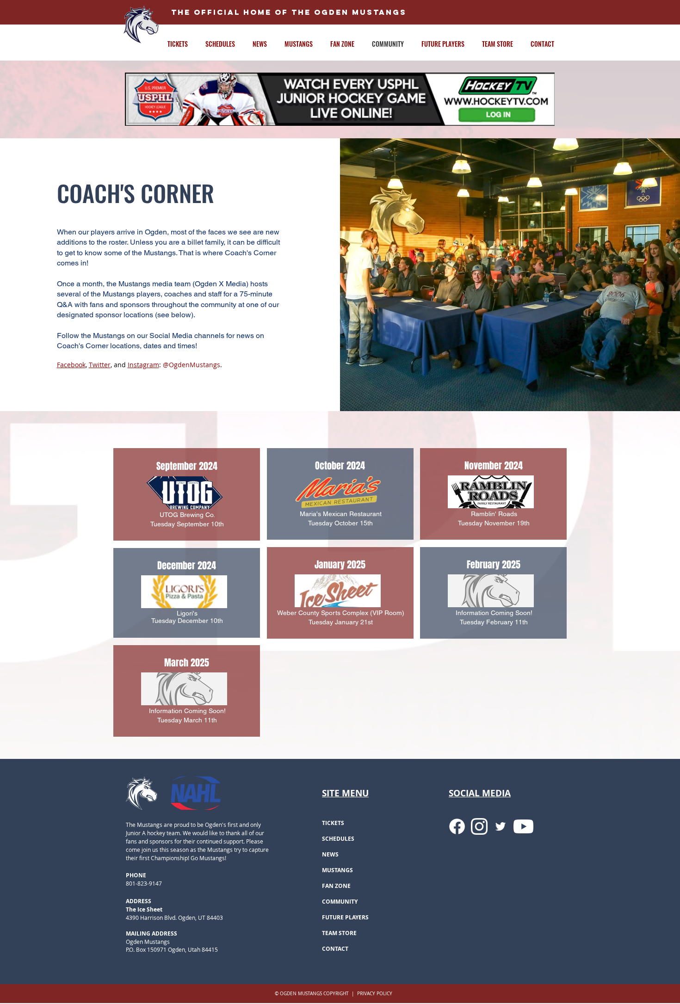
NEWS (330, 854)
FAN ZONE (336, 886)
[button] (182, 44)
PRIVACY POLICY (374, 994)
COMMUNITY (340, 901)
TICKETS (333, 823)
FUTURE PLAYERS (345, 917)
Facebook (71, 364)
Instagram (143, 364)
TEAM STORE (339, 933)
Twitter (100, 364)
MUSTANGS (337, 870)
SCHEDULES (338, 839)
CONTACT (335, 949)
